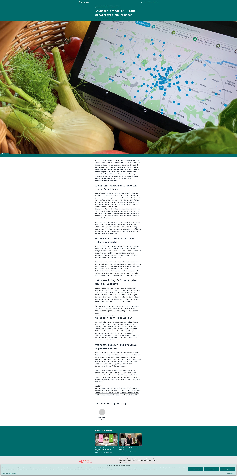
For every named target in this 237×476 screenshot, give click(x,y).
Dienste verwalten (230, 473)
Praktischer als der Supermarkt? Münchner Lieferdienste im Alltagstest (104, 449)
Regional (112, 18)
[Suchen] (141, 2)
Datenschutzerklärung (6, 473)
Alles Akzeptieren (195, 469)
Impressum (14, 473)
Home (145, 2)
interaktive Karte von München (124, 249)
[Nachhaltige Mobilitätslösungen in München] (130, 439)
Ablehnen (211, 469)
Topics (149, 2)
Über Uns (155, 2)
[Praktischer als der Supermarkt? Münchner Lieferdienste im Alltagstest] (106, 439)
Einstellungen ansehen (227, 469)
